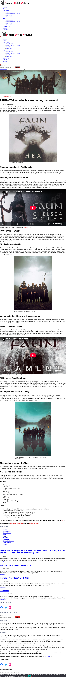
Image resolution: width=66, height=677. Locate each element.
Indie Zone (9, 15)
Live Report (6, 26)
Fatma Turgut (7, 533)
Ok (29, 676)
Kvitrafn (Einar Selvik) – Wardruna (15, 565)
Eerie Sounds (9, 12)
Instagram (13, 523)
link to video (27, 227)
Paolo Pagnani (7, 542)
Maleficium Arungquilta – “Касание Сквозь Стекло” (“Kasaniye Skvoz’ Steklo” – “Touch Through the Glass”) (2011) (32, 551)
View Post (2, 562)
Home (5, 7)
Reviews (5, 18)
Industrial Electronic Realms (13, 13)
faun (4, 534)
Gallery (5, 28)
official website (34, 523)
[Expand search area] (0, 36)
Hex (4, 536)
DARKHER (4, 590)
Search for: (3, 65)
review (5, 544)
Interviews (6, 10)
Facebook (20, 523)
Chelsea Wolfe (7, 531)
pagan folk (6, 539)
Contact (5, 29)
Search (18, 67)
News (4, 9)
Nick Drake (6, 537)
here (62, 520)
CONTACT (48, 656)
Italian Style (9, 16)
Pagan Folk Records (8, 541)
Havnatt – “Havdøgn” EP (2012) (14, 578)
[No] (31, 676)
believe (5, 529)
